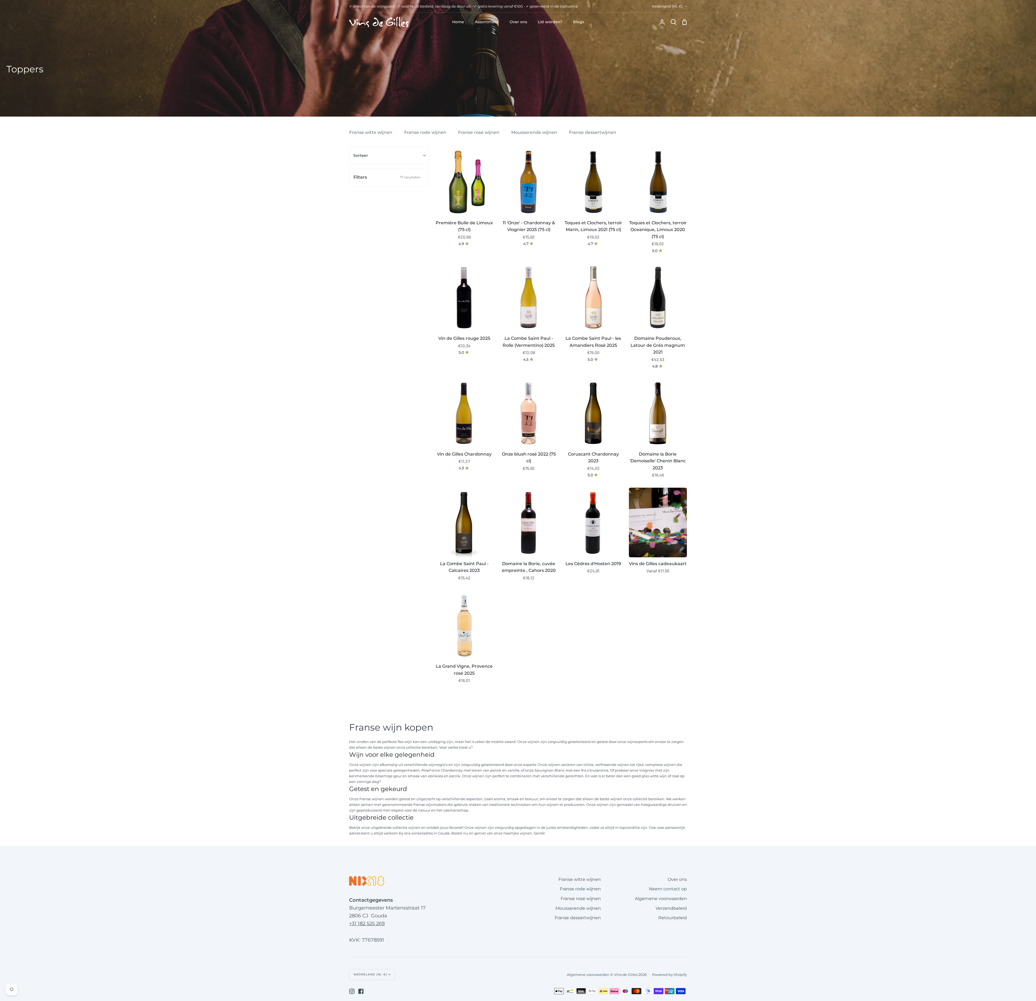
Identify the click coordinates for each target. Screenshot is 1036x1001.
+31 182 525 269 (367, 924)
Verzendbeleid (671, 908)
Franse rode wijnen (425, 132)
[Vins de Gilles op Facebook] (361, 991)
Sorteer (360, 155)
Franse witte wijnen (370, 132)
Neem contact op (668, 888)
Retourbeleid (672, 917)
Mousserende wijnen (534, 132)
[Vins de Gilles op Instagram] (352, 991)
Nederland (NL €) (667, 6)
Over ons (677, 879)
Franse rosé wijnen (478, 132)
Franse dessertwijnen (592, 132)
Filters (386, 177)
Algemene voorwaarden (661, 898)
